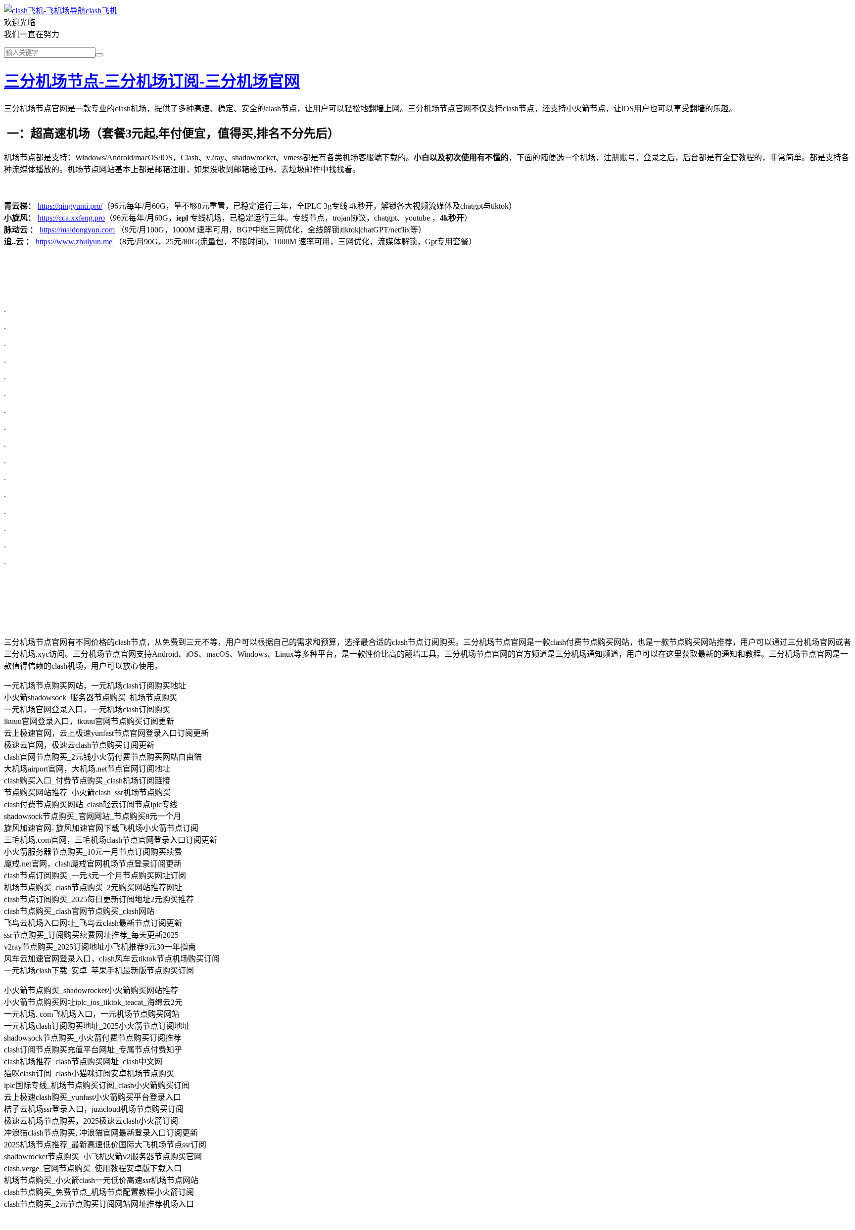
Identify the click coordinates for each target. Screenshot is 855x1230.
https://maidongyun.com (77, 230)
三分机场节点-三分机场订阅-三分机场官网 (152, 81)
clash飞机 (101, 10)
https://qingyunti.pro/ (70, 206)
